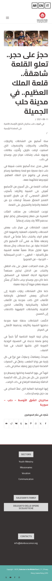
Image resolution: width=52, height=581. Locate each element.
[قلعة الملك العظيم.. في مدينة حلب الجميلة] (26, 38)
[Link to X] (6, 577)
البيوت (38, 124)
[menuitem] (8, 17)
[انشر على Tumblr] (21, 423)
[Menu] (8, 17)
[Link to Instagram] (19, 577)
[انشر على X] (40, 423)
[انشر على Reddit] (11, 423)
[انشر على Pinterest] (31, 423)
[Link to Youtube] (10, 577)
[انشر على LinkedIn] (26, 423)
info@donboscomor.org (26, 543)
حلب (33, 124)
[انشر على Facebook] (45, 423)
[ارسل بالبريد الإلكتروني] (6, 423)
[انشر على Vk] (16, 423)
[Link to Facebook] (15, 577)
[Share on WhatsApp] (36, 423)
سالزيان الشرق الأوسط (20, 124)
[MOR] (30, 17)
